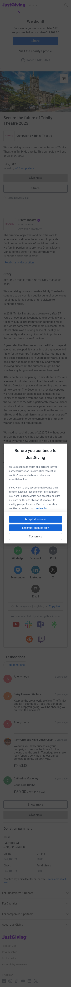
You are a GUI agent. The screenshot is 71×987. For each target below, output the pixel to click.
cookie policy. (41, 508)
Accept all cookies (35, 519)
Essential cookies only (35, 527)
